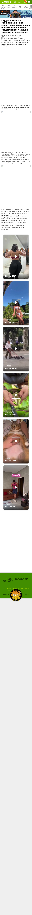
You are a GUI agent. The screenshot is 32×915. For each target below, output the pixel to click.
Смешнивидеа (3, 8)
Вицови (20, 7)
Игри (8, 7)
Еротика (26, 7)
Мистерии (14, 7)
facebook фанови (15, 579)
